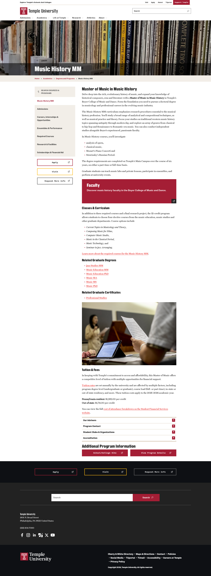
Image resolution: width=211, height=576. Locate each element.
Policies (172, 554)
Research (76, 18)
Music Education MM (97, 269)
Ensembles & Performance (49, 128)
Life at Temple (59, 18)
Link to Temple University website (36, 557)
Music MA (91, 277)
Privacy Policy (118, 561)
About (101, 18)
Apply (153, 2)
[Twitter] (46, 535)
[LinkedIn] (34, 535)
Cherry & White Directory (120, 554)
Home (37, 78)
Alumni (160, 2)
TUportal (169, 2)
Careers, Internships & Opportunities (47, 118)
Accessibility (154, 558)
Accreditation (90, 438)
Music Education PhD (97, 273)
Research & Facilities (47, 144)
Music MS (91, 281)
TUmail (141, 558)
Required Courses (45, 136)
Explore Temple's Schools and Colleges (35, 2)
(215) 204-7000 (27, 528)
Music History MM (45, 101)
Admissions (25, 18)
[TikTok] (40, 535)
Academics (42, 18)
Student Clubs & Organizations (98, 432)
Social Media (117, 558)
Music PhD (92, 286)
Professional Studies (96, 297)
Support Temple (181, 2)
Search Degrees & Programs (50, 91)
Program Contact (92, 426)
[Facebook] (22, 535)
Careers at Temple (172, 558)
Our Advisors (89, 420)
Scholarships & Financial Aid (50, 152)
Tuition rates (88, 385)
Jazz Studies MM (94, 265)
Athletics (91, 18)
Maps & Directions (145, 554)
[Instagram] (28, 535)
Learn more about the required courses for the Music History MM (115, 253)
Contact (161, 554)
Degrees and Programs (65, 78)
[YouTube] (53, 535)
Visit (146, 2)
